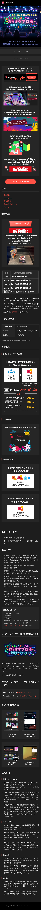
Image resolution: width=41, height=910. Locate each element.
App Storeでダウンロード (25, 692)
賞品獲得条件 (8, 201)
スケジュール (8, 198)
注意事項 (7, 207)
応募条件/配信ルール (10, 204)
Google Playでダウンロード (28, 696)
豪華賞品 (7, 195)
